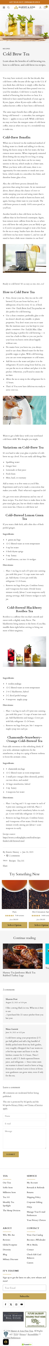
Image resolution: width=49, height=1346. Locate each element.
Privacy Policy (17, 1105)
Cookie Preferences (12, 1337)
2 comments (14, 855)
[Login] (40, 8)
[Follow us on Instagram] (16, 1304)
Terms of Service (35, 1105)
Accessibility (33, 1334)
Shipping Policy (34, 1197)
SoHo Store (8, 1187)
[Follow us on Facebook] (5, 1304)
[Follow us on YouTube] (21, 1304)
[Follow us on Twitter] (11, 1304)
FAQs (29, 1207)
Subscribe (24, 1296)
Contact (30, 1249)
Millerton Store (9, 1192)
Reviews (6, 1239)
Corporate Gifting (34, 1202)
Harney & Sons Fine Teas (22, 1331)
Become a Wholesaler (36, 1239)
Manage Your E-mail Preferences (36, 1214)
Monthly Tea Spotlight (8, 1204)
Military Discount (10, 1259)
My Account (32, 1182)
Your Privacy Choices (36, 1220)
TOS (16, 1334)
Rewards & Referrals (35, 1187)
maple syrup (22, 699)
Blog (5, 1254)
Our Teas (7, 1182)
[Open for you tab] (6, 1342)
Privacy (23, 1334)
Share (5, 865)
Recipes (6, 49)
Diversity (7, 1249)
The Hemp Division (11, 1210)
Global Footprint (10, 1244)
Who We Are (9, 1235)
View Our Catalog (35, 1235)
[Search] (8, 7)
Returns (30, 1192)
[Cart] (45, 7)
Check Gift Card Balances (34, 1256)
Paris (14, 912)
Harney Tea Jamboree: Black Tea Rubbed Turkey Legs (19, 974)
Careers (30, 1262)
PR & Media (32, 1244)
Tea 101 (20, 860)
